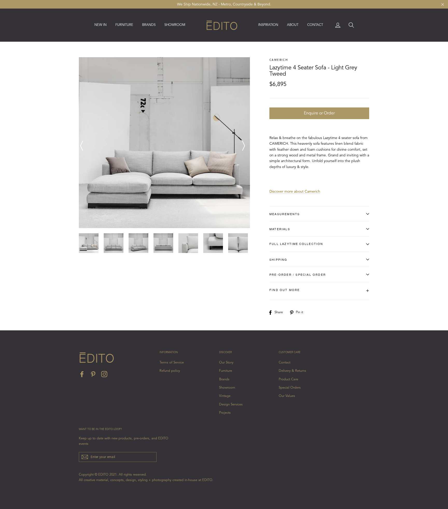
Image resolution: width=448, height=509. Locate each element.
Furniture (225, 371)
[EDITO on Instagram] (104, 374)
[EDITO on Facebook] (82, 374)
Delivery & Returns (292, 371)
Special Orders (290, 387)
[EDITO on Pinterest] (93, 374)
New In (100, 25)
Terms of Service (171, 362)
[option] (164, 142)
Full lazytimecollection (296, 244)
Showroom (174, 25)
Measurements (284, 214)
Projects (225, 413)
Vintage (224, 396)
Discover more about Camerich (294, 191)
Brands (224, 379)
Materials (279, 229)
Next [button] (243, 142)
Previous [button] (81, 142)
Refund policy (169, 371)
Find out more (319, 291)
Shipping (278, 259)
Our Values (287, 396)
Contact (315, 25)
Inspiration (268, 25)
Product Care (288, 379)
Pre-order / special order (297, 274)
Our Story (226, 362)
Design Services (231, 404)
